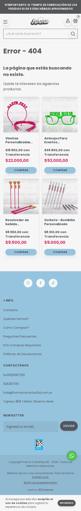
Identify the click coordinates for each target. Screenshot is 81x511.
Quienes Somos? (16, 319)
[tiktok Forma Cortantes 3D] (53, 283)
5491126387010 (14, 375)
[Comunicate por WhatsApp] (72, 456)
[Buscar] (72, 34)
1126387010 (11, 384)
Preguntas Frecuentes (20, 336)
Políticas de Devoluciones (22, 354)
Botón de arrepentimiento (40, 482)
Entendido (66, 503)
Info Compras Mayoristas (22, 345)
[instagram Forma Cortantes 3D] (28, 283)
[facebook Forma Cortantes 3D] (40, 283)
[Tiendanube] (40, 490)
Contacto (10, 310)
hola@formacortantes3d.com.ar (27, 392)
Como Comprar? (16, 328)
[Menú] (6, 21)
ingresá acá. (40, 477)
